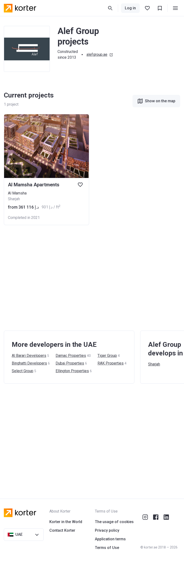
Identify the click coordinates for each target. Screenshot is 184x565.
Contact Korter (62, 530)
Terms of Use (107, 547)
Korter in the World (65, 521)
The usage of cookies (114, 521)
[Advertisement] (92, 277)
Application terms (110, 539)
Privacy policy (107, 530)
